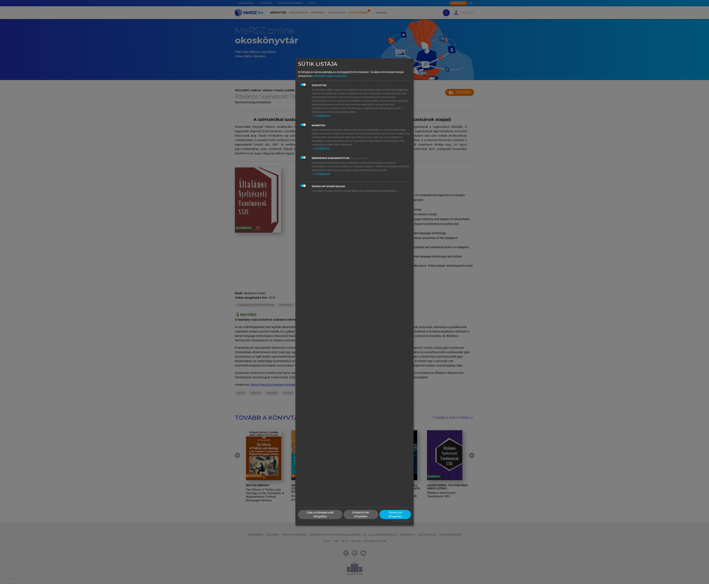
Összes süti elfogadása (395, 514)
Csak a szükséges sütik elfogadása (320, 514)
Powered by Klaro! (401, 521)
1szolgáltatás (321, 115)
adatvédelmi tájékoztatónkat (329, 75)
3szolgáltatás (321, 173)
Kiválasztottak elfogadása (360, 514)
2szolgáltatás (321, 148)
